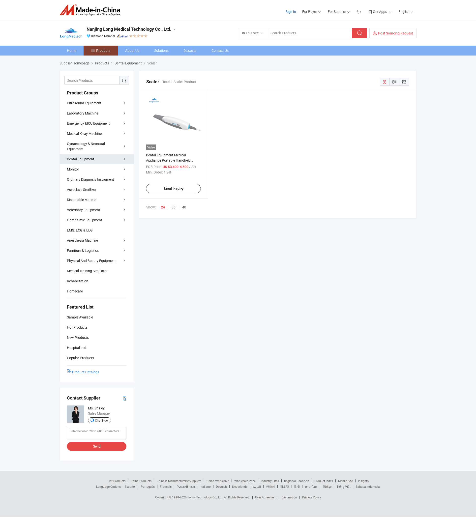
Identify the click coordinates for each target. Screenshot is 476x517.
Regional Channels (296, 481)
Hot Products (116, 481)
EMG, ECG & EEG (80, 230)
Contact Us (220, 50)
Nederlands (239, 486)
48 (184, 207)
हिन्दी (297, 486)
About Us (132, 50)
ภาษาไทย (311, 486)
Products (103, 50)
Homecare (75, 291)
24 (163, 207)
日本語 (284, 486)
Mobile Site (345, 481)
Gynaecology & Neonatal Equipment (86, 146)
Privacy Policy (311, 497)
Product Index (323, 481)
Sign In (291, 11)
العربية (257, 486)
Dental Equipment (80, 159)
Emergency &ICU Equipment (88, 123)
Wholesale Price (245, 481)
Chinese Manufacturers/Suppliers (179, 481)
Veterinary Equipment (83, 209)
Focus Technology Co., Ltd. (205, 497)
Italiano (206, 486)
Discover (190, 50)
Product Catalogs (85, 372)
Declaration (289, 497)
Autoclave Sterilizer (81, 189)
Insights (363, 481)
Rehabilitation (77, 281)
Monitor (73, 169)
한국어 (270, 486)
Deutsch (221, 486)
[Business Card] (124, 398)
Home (71, 50)
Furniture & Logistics (83, 250)
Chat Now (101, 420)
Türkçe (327, 486)
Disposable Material (82, 199)
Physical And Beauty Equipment (91, 260)
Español (130, 486)
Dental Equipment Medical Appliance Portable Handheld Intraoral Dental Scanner (168, 160)
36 (174, 207)
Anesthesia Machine (82, 240)
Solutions (161, 50)
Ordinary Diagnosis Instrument (90, 179)
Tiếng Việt (344, 486)
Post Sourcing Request (395, 33)
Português (148, 486)
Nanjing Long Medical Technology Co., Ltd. (129, 29)
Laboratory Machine (82, 113)
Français (166, 486)
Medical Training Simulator (87, 270)
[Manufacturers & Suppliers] (91, 10)
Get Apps (380, 11)
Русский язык (186, 486)
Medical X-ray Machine (84, 133)
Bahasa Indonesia (368, 486)
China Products (141, 481)
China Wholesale (218, 481)
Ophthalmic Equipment (84, 220)
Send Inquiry (173, 189)
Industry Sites (270, 481)
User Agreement (265, 497)
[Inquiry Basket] (359, 11)
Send (97, 446)
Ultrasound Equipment (84, 103)
